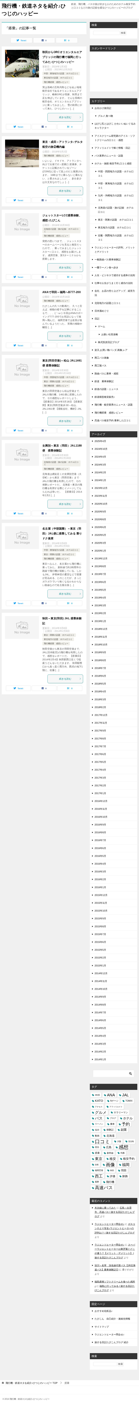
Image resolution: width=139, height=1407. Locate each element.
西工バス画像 (102, 357)
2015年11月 (101, 903)
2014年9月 (100, 996)
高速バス (104, 1187)
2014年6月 (100, 1020)
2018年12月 (101, 629)
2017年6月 (100, 754)
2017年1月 (100, 793)
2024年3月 (100, 464)
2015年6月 (100, 942)
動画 (97, 1135)
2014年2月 (100, 1051)
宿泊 (97, 1147)
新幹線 (110, 1153)
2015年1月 (100, 965)
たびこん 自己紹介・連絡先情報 (112, 1318)
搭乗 (97, 1153)
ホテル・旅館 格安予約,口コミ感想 (113, 163)
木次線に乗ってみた (105, 1207)
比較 (97, 1165)
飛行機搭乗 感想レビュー (56, 82)
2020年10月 (101, 503)
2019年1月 (100, 621)
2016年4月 (100, 863)
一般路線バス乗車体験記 (108, 259)
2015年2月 (100, 957)
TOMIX (129, 1101)
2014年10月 (101, 989)
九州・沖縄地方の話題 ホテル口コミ (116, 197)
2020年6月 (100, 527)
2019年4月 (100, 597)
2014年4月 (100, 1035)
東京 (98, 1159)
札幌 (123, 1153)
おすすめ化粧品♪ (103, 1311)
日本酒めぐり (102, 310)
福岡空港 (99, 1170)
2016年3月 (100, 871)
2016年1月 (100, 887)
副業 (124, 1129)
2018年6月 (100, 676)
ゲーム (101, 326)
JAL (125, 1095)
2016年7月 (100, 840)
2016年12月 (101, 801)
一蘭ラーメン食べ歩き (106, 267)
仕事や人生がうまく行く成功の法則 (114, 283)
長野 (97, 1182)
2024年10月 (101, 449)
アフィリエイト (116, 1107)
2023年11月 (101, 495)
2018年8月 (100, 660)
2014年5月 (100, 1028)
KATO (99, 1100)
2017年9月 (100, 730)
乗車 (112, 1124)
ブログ (113, 1118)
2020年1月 (100, 550)
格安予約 (129, 1158)
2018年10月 (101, 644)
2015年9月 (100, 918)
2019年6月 (100, 582)
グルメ (101, 1112)
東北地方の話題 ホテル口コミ (58, 78)
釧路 (125, 1176)
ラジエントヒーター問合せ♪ (109, 1224)
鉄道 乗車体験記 (104, 381)
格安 (113, 1159)
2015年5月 (100, 949)
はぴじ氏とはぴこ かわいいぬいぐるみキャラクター (115, 125)
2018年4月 (100, 691)
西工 (99, 1176)
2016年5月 (100, 856)
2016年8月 (100, 832)
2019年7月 (100, 574)
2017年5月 (100, 762)
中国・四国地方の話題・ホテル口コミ (61, 377)
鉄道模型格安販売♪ (105, 397)
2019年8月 (100, 566)
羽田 (123, 1170)
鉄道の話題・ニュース (106, 389)
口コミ (102, 1141)
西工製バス (100, 365)
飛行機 (110, 1181)
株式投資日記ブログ (108, 342)
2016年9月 (100, 824)
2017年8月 (100, 738)
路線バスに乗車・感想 (106, 373)
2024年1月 (100, 480)
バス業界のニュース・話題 (109, 155)
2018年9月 (100, 652)
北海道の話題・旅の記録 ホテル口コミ (116, 209)
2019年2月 (100, 613)
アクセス (98, 1107)
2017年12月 (101, 715)
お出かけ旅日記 (103, 108)
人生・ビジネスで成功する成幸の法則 (115, 275)
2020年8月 (100, 519)
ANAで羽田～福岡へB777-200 (61, 292)
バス (99, 1118)
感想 (123, 1147)
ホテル (128, 1118)
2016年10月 (101, 816)
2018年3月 (100, 699)
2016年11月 (101, 809)
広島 (109, 1147)
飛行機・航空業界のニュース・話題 (114, 404)
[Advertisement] (113, 71)
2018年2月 (100, 707)
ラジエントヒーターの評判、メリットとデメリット (115, 249)
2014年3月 (100, 1043)
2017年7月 (100, 746)
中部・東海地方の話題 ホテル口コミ (61, 73)
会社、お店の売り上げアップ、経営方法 (115, 292)
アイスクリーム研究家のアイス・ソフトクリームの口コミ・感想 (115, 138)
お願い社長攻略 (109, 334)
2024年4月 (100, 456)
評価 (112, 1176)
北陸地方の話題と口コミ (108, 303)
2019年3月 (100, 605)
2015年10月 (101, 910)
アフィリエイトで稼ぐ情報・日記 (112, 148)
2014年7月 (100, 1012)
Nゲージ (114, 1101)
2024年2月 (100, 472)
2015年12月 (101, 895)
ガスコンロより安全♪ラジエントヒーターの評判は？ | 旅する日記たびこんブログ (115, 1228)
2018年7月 (100, 668)
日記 (97, 318)
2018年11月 (101, 636)
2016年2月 (100, 879)
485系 (97, 1095)
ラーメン (99, 1124)
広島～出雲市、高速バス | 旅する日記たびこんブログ (115, 1212)
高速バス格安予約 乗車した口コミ (113, 420)
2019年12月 (101, 558)
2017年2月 (100, 785)
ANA (111, 1095)
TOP (31, 1383)
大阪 (119, 1141)
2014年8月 (100, 1004)
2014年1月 (100, 1059)
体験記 (110, 1129)
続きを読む (65, 117)
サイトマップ (102, 1326)
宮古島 (131, 1141)
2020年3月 (100, 543)
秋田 (112, 1170)
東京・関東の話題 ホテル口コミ (59, 381)
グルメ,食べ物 (105, 116)
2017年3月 (100, 777)
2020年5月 (100, 535)
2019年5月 (100, 589)
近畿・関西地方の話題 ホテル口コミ (116, 237)
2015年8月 (100, 926)
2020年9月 (100, 511)
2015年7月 (100, 934)
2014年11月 (101, 981)
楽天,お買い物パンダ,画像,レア (111, 350)
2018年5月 (100, 683)
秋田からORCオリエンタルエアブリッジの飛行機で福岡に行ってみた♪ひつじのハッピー (62, 57)
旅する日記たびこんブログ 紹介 (111, 1342)
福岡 (126, 1165)
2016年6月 (100, 848)
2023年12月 (101, 488)
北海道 (110, 1135)
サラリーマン (121, 1112)
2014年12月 (101, 973)
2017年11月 (101, 722)
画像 (110, 1164)
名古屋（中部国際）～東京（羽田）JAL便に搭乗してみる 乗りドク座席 (62, 533)
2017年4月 (100, 769)
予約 (126, 1124)
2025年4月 (100, 441)
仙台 (97, 1130)
